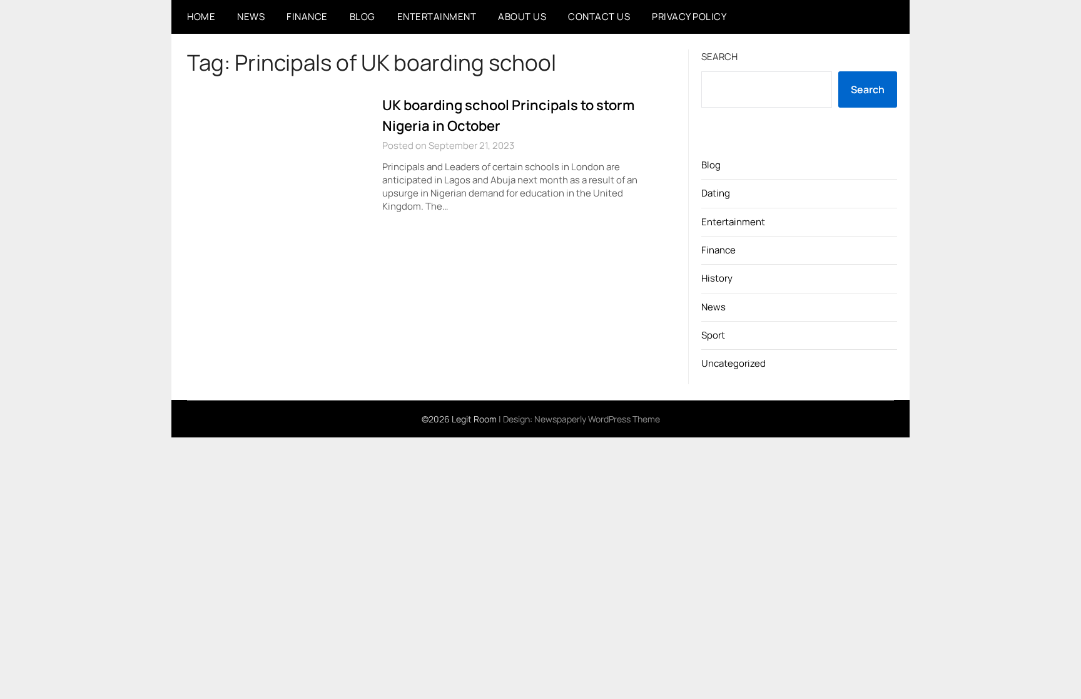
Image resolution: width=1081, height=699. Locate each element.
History (717, 278)
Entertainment (437, 16)
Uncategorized (733, 363)
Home (201, 16)
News (251, 16)
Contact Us (599, 16)
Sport (713, 335)
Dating (715, 193)
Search (719, 56)
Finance (307, 16)
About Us (522, 16)
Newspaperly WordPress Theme (597, 419)
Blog (362, 16)
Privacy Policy (689, 16)
